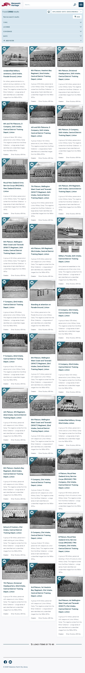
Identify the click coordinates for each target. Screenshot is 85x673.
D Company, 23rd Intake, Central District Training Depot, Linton (68, 313)
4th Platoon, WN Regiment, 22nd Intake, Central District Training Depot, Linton (14, 415)
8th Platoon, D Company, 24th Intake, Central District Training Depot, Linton (70, 132)
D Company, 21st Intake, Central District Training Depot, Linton (41, 535)
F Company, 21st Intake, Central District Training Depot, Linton (41, 482)
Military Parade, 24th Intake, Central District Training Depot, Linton (70, 259)
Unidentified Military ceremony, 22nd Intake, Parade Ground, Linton (12, 73)
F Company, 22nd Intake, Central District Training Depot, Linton (13, 359)
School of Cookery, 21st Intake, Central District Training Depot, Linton (12, 530)
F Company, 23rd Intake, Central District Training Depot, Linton (13, 304)
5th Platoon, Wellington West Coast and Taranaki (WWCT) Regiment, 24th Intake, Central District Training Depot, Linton (13, 247)
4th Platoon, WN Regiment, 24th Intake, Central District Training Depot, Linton (70, 188)
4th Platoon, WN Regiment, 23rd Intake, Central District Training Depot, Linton (42, 251)
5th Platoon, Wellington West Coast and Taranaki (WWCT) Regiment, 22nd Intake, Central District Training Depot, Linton (41, 425)
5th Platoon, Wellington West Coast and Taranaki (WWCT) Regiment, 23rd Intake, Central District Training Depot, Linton (41, 363)
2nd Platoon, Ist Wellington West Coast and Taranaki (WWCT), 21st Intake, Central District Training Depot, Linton (69, 606)
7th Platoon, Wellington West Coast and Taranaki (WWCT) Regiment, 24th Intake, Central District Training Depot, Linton (41, 192)
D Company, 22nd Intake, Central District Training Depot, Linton (69, 367)
